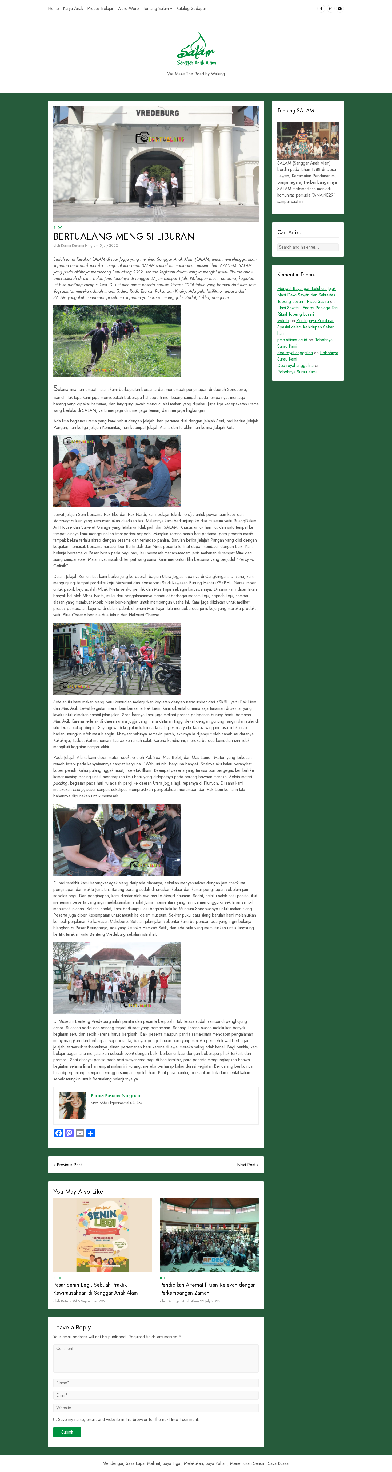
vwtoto (283, 321)
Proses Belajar (100, 8)
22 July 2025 (210, 1301)
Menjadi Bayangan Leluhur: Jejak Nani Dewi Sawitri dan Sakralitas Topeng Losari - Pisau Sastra (306, 294)
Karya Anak (73, 8)
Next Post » (248, 1165)
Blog (58, 227)
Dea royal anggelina (295, 365)
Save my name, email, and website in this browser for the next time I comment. (128, 1419)
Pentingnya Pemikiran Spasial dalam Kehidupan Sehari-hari (306, 327)
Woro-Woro (128, 8)
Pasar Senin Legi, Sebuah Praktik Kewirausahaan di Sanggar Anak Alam (95, 1289)
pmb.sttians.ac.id (292, 340)
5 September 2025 (92, 1301)
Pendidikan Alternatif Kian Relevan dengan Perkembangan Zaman (208, 1289)
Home (53, 8)
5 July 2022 (109, 245)
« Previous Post (67, 1165)
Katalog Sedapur (191, 8)
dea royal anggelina (295, 353)
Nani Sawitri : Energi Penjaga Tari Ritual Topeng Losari (307, 311)
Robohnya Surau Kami (297, 372)
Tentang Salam (156, 8)
